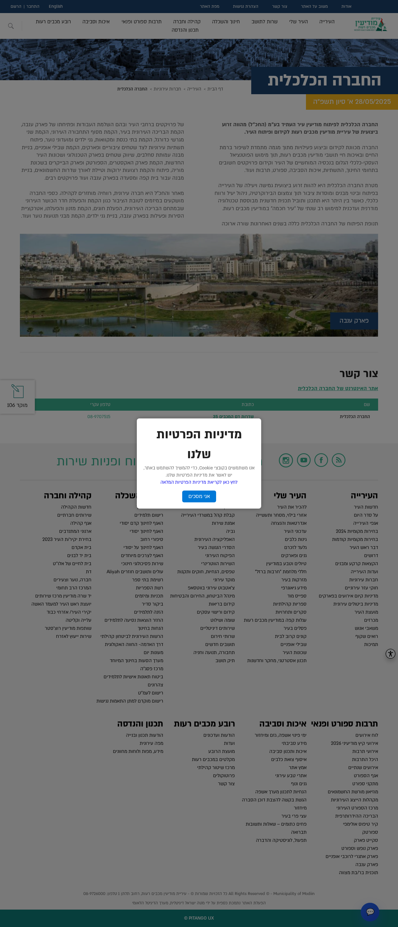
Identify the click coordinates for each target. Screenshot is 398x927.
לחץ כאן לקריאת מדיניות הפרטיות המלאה (199, 482)
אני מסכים (199, 496)
